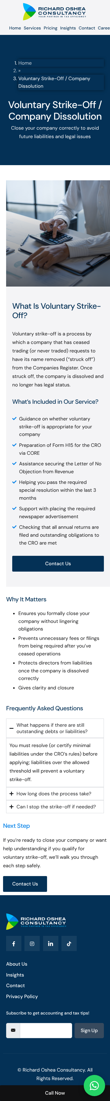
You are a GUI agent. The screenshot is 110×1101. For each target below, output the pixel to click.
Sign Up (89, 1030)
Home (25, 63)
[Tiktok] (69, 943)
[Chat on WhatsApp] (94, 1085)
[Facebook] (13, 943)
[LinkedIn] (50, 943)
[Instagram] (32, 943)
